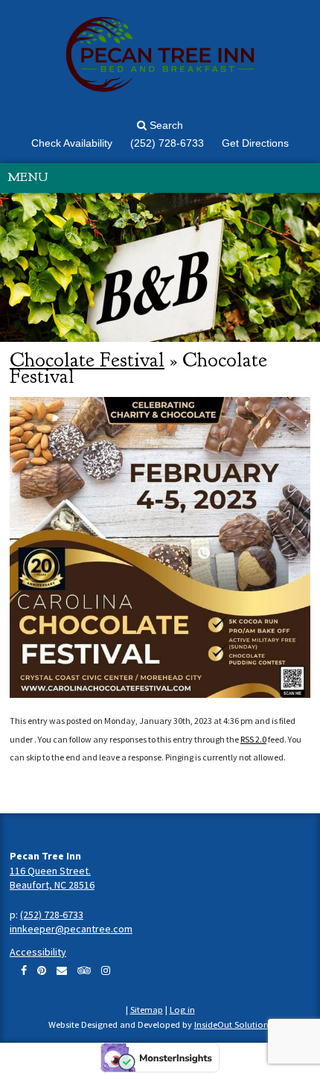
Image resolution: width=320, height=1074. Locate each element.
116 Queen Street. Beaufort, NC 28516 (52, 878)
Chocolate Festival (87, 359)
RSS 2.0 (253, 739)
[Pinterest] (41, 970)
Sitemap (146, 1009)
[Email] (62, 970)
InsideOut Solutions (233, 1024)
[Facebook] (24, 970)
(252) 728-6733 (51, 914)
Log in (182, 1009)
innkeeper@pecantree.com (71, 928)
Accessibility (38, 952)
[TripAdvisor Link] (84, 970)
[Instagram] (105, 970)
